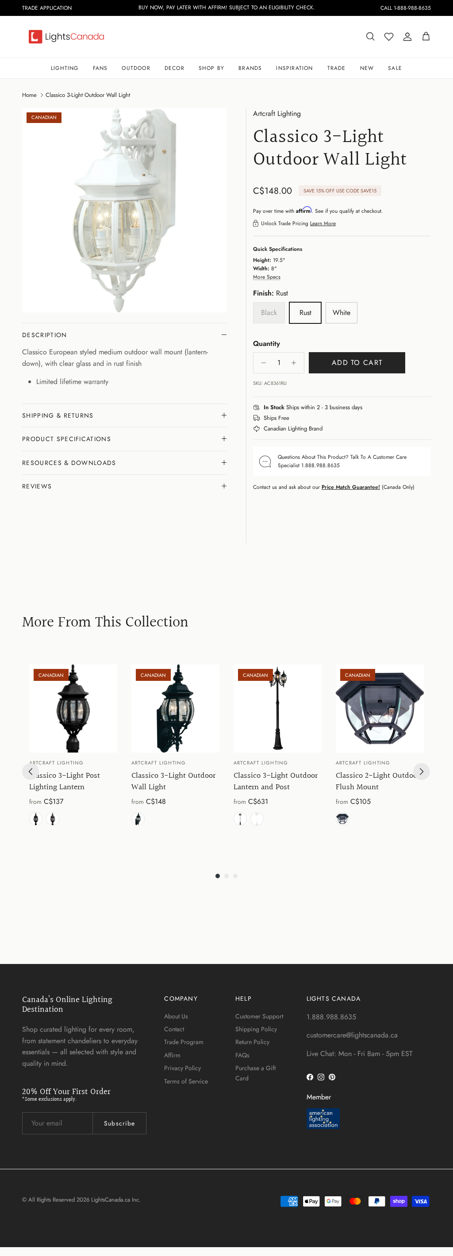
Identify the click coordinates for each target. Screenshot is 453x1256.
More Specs (266, 277)
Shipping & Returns (58, 415)
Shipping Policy (256, 1029)
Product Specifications (66, 438)
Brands (250, 68)
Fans (100, 68)
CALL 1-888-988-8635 (405, 8)
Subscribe (119, 1123)
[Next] (421, 771)
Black (35, 819)
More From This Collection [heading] (105, 623)
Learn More (323, 223)
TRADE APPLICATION (47, 8)
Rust (52, 819)
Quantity (266, 344)
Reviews (37, 486)
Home (29, 94)
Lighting (65, 68)
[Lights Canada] (66, 36)
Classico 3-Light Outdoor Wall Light (88, 94)
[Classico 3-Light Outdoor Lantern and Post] (278, 708)
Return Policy (252, 1041)
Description (44, 334)
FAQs (242, 1055)
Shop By (211, 68)
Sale (395, 68)
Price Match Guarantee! (351, 487)
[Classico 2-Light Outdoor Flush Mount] (380, 708)
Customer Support (259, 1016)
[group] (73, 752)
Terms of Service (186, 1081)
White (257, 819)
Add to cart (357, 362)
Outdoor (136, 68)
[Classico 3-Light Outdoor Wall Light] (175, 708)
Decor (174, 68)
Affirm (172, 1055)
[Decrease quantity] (261, 363)
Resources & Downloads (69, 462)
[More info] (367, 407)
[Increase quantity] (296, 363)
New (367, 68)
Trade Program (183, 1041)
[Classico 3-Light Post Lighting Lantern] (73, 708)
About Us (176, 1016)
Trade (336, 68)
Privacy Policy (182, 1068)
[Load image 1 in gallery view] (124, 210)
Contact (174, 1029)
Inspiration (294, 68)
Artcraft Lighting (277, 113)
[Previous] (30, 771)
